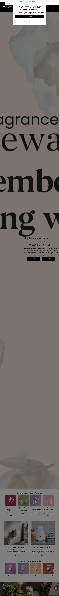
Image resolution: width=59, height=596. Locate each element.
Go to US (29, 16)
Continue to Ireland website (29, 21)
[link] (29, 7)
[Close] (44, 4)
